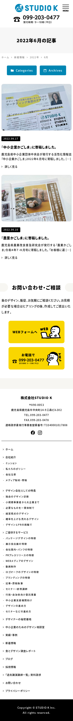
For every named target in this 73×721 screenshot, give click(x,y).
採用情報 (10, 667)
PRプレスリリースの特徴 (20, 555)
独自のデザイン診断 (17, 496)
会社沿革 (11, 474)
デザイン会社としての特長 (20, 490)
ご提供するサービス (16, 532)
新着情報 (10, 643)
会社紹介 (10, 457)
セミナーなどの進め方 (18, 611)
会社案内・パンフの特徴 (19, 549)
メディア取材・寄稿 (16, 480)
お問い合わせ (13, 683)
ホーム (9, 449)
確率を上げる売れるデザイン (22, 519)
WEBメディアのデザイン (20, 561)
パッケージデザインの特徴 (21, 538)
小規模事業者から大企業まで (23, 502)
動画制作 (11, 566)
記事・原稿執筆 (14, 583)
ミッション (11, 463)
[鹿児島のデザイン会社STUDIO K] (36, 8)
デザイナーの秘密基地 (18, 619)
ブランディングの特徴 (18, 577)
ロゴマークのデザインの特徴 (22, 572)
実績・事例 (11, 635)
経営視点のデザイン (17, 513)
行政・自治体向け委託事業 (21, 594)
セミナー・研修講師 (17, 589)
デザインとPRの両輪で (19, 524)
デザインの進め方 (16, 606)
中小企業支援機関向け (19, 600)
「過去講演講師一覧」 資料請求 (23, 675)
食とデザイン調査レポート (20, 651)
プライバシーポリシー (17, 691)
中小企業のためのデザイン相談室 (25, 627)
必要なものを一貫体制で (20, 508)
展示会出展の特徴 (16, 544)
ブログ (9, 659)
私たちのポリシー (16, 469)
